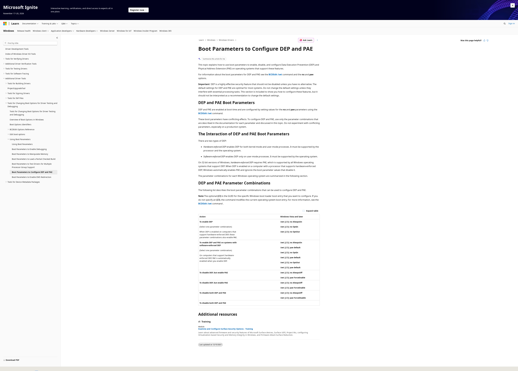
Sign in (511, 23)
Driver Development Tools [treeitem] (17, 49)
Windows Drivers (226, 40)
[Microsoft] (5, 23)
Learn (201, 40)
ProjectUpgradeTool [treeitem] (16, 88)
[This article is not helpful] (487, 40)
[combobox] (30, 43)
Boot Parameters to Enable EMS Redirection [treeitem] (31, 177)
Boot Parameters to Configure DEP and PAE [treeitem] (32, 172)
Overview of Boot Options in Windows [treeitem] (27, 119)
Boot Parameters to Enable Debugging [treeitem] (29, 149)
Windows (211, 40)
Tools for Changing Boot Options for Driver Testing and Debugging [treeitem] (32, 113)
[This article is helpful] (484, 40)
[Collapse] (57, 38)
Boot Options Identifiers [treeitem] (20, 124)
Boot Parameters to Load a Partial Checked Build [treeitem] (33, 159)
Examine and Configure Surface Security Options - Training (225, 329)
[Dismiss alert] (512, 5)
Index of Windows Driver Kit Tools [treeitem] (20, 54)
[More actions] (317, 40)
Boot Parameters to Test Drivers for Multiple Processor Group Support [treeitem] (32, 166)
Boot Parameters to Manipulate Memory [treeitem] (30, 154)
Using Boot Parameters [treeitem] (22, 144)
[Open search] (504, 23)
